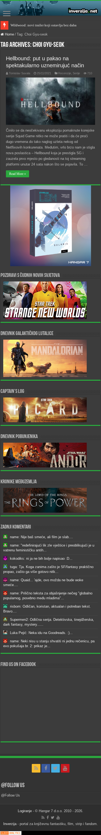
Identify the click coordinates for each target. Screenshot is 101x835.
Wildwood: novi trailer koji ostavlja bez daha (43, 25)
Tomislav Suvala (19, 73)
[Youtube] (65, 768)
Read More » (17, 174)
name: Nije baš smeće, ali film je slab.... (41, 537)
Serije (76, 73)
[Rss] (36, 768)
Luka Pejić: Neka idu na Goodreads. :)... (41, 633)
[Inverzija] (50, 8)
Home (9, 34)
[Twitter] (55, 768)
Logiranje (25, 811)
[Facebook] (45, 768)
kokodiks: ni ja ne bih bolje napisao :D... (41, 558)
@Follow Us (13, 786)
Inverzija (9, 824)
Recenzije (64, 73)
